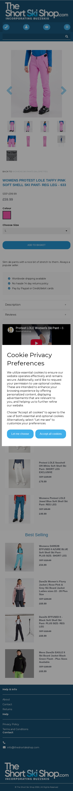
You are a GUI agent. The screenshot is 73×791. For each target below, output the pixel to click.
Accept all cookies (51, 433)
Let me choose (20, 433)
